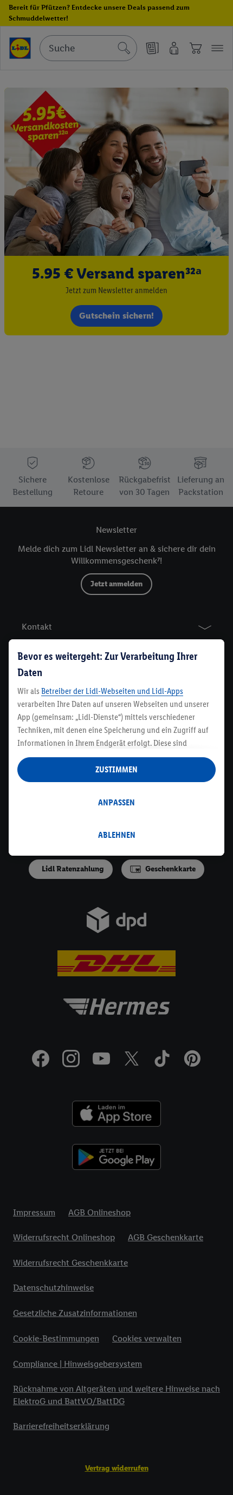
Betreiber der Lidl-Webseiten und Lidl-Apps (112, 691)
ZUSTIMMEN (116, 769)
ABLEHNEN (116, 835)
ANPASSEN (116, 802)
